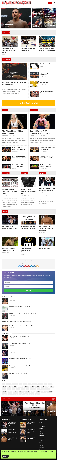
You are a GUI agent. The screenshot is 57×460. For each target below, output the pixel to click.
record (4, 391)
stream (38, 391)
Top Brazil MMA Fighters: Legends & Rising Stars (46, 165)
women (25, 394)
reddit (9, 391)
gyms (4, 389)
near (39, 389)
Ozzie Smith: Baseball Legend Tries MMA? (19, 373)
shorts (27, 391)
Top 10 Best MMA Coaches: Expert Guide (31, 431)
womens (31, 394)
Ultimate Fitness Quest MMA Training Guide (9, 191)
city (30, 384)
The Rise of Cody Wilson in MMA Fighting (9, 227)
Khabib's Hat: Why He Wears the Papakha (47, 189)
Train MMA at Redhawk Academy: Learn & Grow (47, 49)
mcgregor (33, 389)
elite (45, 384)
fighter (14, 386)
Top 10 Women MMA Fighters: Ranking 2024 (40, 132)
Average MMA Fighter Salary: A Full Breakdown (20, 306)
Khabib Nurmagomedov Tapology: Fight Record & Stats (22, 325)
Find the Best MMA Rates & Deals (47, 92)
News (4, 211)
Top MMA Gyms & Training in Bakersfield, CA (19, 365)
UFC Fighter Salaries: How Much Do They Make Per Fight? (22, 314)
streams (44, 391)
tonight (50, 391)
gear (47, 386)
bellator (15, 384)
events (50, 384)
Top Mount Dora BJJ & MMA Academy (28, 49)
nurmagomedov (45, 389)
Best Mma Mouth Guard (46, 64)
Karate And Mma (44, 248)
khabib (23, 389)
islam (9, 389)
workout (37, 394)
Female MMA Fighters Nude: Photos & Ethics (47, 148)
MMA (3, 21)
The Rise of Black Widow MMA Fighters (12, 132)
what (20, 394)
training (5, 394)
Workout (41, 438)
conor (40, 384)
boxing (25, 384)
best (20, 384)
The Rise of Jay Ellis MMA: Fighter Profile (8, 249)
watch (10, 394)
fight (4, 110)
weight (15, 394)
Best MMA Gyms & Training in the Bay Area (50, 25)
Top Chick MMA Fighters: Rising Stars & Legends (46, 157)
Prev (52, 399)
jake (13, 389)
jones (18, 389)
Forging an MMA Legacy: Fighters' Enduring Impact (26, 250)
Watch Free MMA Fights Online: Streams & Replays (19, 157)
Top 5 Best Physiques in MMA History (46, 73)
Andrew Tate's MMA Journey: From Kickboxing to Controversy (16, 321)
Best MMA (6, 59)
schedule (21, 391)
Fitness (5, 173)
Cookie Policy (37, 453)
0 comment (12, 87)
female (4, 386)
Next (54, 399)
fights (32, 386)
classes (35, 384)
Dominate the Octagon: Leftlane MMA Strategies (28, 227)
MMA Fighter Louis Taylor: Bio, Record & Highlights (46, 228)
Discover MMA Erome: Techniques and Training (20, 358)
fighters (33, 110)
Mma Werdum (7, 24)
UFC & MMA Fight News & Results (31, 437)
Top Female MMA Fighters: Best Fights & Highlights (19, 148)
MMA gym (41, 435)
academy (5, 32)
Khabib (42, 173)
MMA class (44, 424)
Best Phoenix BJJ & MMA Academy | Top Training (8, 50)
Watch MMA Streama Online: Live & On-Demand (20, 351)
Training (41, 440)
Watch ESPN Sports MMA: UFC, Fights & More (38, 15)
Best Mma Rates (44, 82)
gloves (23, 173)
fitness (37, 386)
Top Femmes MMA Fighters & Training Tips (19, 336)
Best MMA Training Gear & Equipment (50, 15)
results (15, 391)
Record (41, 442)
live (28, 389)
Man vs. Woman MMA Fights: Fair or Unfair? (18, 165)
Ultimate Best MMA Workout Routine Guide (14, 83)
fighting (26, 386)
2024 (4, 384)
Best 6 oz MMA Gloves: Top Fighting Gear (28, 191)
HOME (40, 422)
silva (33, 391)
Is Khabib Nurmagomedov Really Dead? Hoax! (19, 343)
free (43, 386)
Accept (5, 456)
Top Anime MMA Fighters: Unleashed (31, 424)
